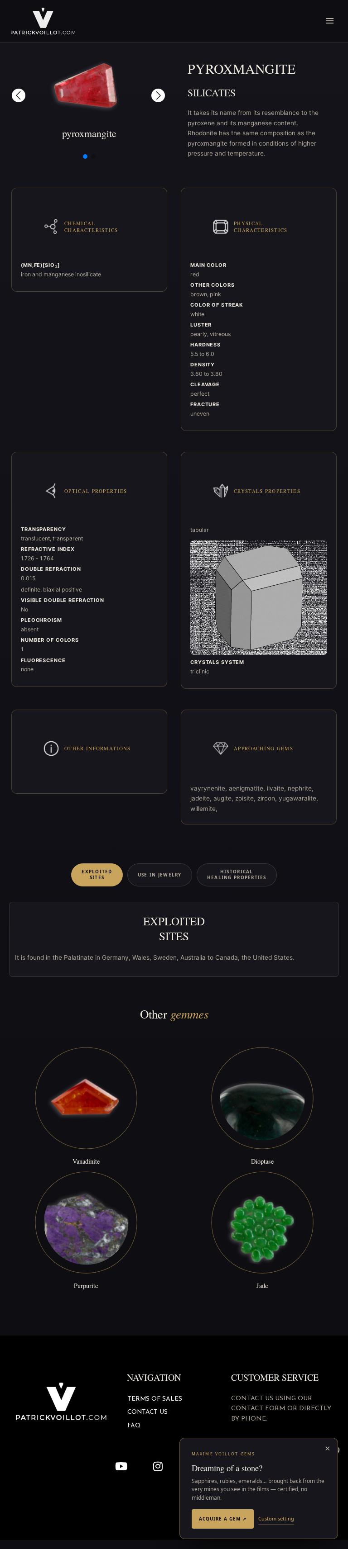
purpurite (86, 1285)
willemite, (204, 808)
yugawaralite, (298, 798)
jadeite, (201, 798)
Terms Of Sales (154, 1399)
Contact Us (147, 1412)
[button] (18, 95)
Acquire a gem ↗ (222, 1519)
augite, (224, 798)
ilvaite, (277, 788)
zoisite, (246, 798)
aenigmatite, (248, 788)
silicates (212, 92)
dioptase (262, 1161)
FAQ (133, 1426)
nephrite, (301, 788)
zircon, (268, 798)
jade (262, 1285)
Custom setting (276, 1518)
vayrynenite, (209, 788)
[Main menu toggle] (330, 21)
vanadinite (86, 1161)
